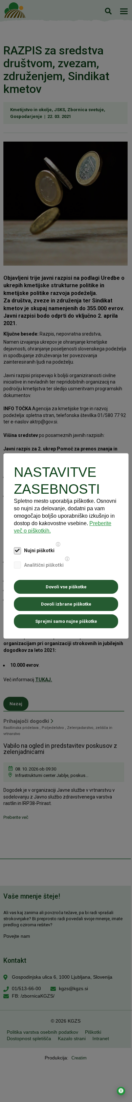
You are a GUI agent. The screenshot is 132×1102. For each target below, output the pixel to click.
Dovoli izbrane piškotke (66, 604)
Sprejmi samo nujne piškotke (66, 621)
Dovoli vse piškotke (66, 586)
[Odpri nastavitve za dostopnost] (121, 1091)
